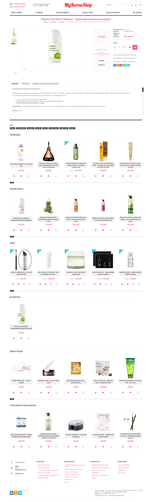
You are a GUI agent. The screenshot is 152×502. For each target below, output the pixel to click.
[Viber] (120, 65)
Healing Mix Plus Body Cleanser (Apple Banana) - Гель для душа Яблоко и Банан (130, 219)
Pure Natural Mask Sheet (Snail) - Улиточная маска (76, 382)
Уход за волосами (113, 12)
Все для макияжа (62, 12)
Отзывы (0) (26, 83)
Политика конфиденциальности (48, 475)
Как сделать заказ (44, 467)
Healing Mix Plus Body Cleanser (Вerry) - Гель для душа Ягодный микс (103, 219)
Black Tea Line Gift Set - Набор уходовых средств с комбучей (103, 273)
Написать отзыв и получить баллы (45, 83)
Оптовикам (95, 473)
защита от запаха (54, 128)
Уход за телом (87, 12)
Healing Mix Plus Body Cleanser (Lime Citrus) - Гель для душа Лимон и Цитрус (76, 219)
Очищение (39, 12)
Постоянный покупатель (132, 5)
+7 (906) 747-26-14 (19, 3)
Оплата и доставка (44, 473)
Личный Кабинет (124, 465)
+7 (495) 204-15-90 (18, 6)
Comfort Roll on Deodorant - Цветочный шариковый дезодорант (21, 219)
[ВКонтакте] (114, 65)
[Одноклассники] (117, 65)
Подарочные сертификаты (101, 467)
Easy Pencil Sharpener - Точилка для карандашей (76, 436)
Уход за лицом (16, 12)
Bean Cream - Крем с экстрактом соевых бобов (76, 273)
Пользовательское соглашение (48, 470)
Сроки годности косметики (74, 469)
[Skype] (126, 65)
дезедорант (30, 128)
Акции (94, 478)
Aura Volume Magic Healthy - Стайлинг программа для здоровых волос (21, 436)
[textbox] (117, 4)
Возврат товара (43, 478)
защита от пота (63, 128)
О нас (67, 482)
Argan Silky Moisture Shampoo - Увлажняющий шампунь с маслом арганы (48, 219)
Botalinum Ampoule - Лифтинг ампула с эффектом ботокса (130, 273)
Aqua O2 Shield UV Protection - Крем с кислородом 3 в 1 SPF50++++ (48, 273)
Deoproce (61, 22)
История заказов (124, 467)
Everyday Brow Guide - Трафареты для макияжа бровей (103, 436)
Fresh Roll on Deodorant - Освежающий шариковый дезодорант (21, 327)
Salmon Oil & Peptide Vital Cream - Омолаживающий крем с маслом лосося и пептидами (48, 165)
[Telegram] (129, 65)
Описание (15, 83)
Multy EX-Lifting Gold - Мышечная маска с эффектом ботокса (103, 382)
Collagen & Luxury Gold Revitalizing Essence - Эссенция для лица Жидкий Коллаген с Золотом (103, 165)
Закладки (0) (136, 5)
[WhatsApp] (123, 65)
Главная (45, 22)
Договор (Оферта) (44, 465)
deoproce (72, 128)
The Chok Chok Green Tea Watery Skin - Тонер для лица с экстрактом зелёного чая (75, 165)
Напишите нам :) (19, 473)
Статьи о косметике (71, 472)
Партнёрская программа (100, 475)
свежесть (38, 128)
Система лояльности (72, 474)
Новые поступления (98, 470)
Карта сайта (69, 479)
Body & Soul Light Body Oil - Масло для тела (21, 165)
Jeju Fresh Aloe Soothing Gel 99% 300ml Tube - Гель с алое (130, 382)
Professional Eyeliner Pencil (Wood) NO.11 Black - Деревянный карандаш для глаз (130, 436)
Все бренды (137, 12)
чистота (45, 128)
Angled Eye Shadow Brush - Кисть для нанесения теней (21, 273)
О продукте (29, 176)
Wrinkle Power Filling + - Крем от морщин (21, 382)
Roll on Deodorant (21, 128)
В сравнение (24, 284)
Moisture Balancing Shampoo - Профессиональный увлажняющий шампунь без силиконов (48, 436)
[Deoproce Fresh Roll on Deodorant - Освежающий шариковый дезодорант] (14, 32)
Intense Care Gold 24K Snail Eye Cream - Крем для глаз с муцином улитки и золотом (130, 165)
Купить (14, 176)
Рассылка (121, 473)
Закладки (121, 470)
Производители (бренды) (100, 465)
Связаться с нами (71, 477)
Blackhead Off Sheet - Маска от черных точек (48, 382)
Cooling (12, 128)
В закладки (130, 47)
